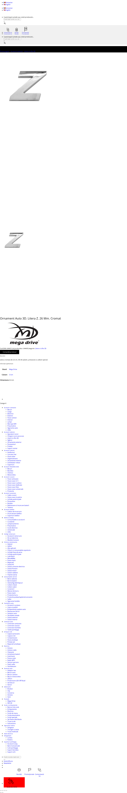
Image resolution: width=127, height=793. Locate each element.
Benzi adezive (12, 579)
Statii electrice (8, 734)
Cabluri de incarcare (14, 511)
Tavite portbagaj (13, 630)
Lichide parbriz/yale (14, 499)
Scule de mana (12, 713)
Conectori (10, 589)
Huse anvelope (12, 640)
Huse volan (11, 456)
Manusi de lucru (13, 591)
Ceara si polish (12, 607)
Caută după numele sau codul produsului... (19, 17)
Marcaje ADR (11, 424)
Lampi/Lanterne (13, 524)
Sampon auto (12, 613)
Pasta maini (11, 560)
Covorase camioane (14, 624)
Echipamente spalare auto (16, 609)
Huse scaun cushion (14, 483)
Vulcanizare (11, 723)
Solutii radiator (12, 573)
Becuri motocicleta (14, 677)
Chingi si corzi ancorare (15, 436)
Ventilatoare (11, 666)
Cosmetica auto (9, 603)
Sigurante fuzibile (13, 601)
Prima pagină (4, 51)
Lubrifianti (11, 556)
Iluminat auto (8, 668)
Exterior (10, 416)
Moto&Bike (11, 558)
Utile (9, 430)
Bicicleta (10, 471)
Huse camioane (12, 479)
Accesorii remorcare (14, 536)
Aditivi (9, 546)
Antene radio (12, 650)
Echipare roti (8, 632)
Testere (10, 507)
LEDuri (9, 679)
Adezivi (9, 544)
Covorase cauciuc (13, 626)
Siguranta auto (12, 428)
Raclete (10, 503)
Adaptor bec (11, 670)
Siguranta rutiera (9, 725)
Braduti (10, 689)
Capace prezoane (13, 634)
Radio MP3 (11, 660)
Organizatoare (12, 458)
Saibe (9, 599)
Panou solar (11, 658)
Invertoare (11, 656)
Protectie (10, 491)
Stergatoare (7, 736)
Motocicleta (11, 475)
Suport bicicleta (12, 750)
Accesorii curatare (13, 605)
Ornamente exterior (14, 442)
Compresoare (12, 638)
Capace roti (11, 636)
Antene (9, 648)
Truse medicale (12, 732)
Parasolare (11, 501)
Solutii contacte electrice (16, 567)
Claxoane (10, 652)
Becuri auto (11, 672)
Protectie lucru (12, 595)
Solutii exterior (12, 617)
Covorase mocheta (14, 628)
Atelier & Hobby (9, 518)
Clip (8, 691)
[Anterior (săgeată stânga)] (0, 792)
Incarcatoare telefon (14, 514)
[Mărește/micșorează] (0, 790)
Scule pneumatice (13, 715)
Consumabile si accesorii (16, 520)
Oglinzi (9, 440)
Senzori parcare (13, 662)
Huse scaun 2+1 (13, 481)
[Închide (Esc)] (6, 790)
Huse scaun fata (13, 487)
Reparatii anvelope (14, 644)
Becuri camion (12, 675)
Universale (11, 530)
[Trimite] (4, 759)
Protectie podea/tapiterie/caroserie (19, 597)
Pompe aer (11, 642)
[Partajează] (4, 790)
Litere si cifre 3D (29, 51)
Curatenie (10, 522)
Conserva (10, 693)
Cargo (9, 412)
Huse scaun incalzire (14, 497)
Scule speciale (12, 717)
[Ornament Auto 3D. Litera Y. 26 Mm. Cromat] (8, 399)
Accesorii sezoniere (10, 493)
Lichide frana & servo (14, 552)
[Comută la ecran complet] (2, 790)
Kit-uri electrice (12, 538)
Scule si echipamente (10, 705)
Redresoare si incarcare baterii (18, 505)
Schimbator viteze (13, 463)
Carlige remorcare (9, 534)
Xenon (9, 685)
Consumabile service (10, 577)
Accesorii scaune (9, 477)
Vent (9, 697)
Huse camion (12, 418)
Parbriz (10, 740)
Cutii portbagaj (12, 748)
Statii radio (11, 664)
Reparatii (10, 562)
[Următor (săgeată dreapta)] (2, 792)
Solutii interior (12, 619)
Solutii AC (10, 564)
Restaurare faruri (13, 611)
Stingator (10, 727)
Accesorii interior (9, 450)
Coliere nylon (12, 587)
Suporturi (10, 465)
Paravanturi (11, 444)
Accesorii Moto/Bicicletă (11, 467)
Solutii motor (12, 571)
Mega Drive (13, 369)
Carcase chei (11, 454)
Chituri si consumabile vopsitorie (18, 550)
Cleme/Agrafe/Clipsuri (15, 583)
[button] (7, 763)
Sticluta (10, 695)
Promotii (6, 699)
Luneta (9, 738)
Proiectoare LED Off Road (16, 681)
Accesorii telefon (9, 509)
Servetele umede (13, 615)
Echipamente (12, 709)
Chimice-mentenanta (10, 542)
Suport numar (12, 448)
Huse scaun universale (15, 489)
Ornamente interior (14, 461)
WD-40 (9, 703)
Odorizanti (7, 687)
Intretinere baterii (13, 654)
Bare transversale (13, 746)
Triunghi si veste (13, 730)
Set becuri (11, 683)
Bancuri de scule (13, 707)
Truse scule (11, 721)
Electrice (10, 414)
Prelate (9, 446)
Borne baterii (12, 581)
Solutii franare (12, 569)
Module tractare (13, 540)
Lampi (9, 422)
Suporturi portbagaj (10, 742)
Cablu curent (11, 495)
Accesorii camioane (10, 407)
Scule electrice (12, 528)
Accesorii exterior (17, 51)
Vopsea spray (12, 575)
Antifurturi (11, 452)
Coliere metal (12, 585)
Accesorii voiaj (12, 744)
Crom (11, 375)
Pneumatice (11, 426)
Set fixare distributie (14, 719)
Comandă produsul (9, 352)
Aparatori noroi (12, 434)
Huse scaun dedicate (14, 485)
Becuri (9, 410)
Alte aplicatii (11, 548)
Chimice (10, 473)
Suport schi (11, 752)
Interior (10, 420)
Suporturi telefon (13, 516)
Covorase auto (8, 621)
